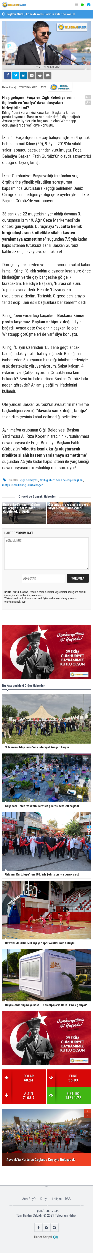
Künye (44, 1199)
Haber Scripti (43, 1237)
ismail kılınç (18, 485)
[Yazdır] (39, 75)
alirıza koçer (35, 485)
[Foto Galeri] (88, 5)
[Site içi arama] (55, 1227)
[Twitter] (15, 75)
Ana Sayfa (29, 1199)
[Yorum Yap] (47, 75)
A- (88, 103)
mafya (6, 485)
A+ (88, 97)
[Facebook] (7, 75)
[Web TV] (82, 5)
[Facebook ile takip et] (39, 1227)
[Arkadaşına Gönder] (31, 75)
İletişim (57, 1199)
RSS (68, 1199)
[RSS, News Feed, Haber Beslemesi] (47, 1227)
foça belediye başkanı (69, 480)
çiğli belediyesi (29, 480)
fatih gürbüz (47, 480)
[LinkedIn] (23, 75)
